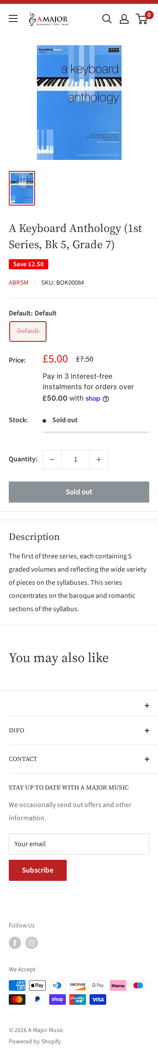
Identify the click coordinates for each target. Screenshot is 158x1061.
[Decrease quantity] (52, 459)
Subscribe (38, 870)
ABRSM (19, 282)
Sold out (79, 492)
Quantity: (23, 459)
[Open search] (107, 19)
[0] (141, 19)
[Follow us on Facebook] (15, 943)
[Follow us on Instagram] (31, 943)
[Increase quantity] (99, 459)
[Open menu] (13, 18)
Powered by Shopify (35, 1041)
